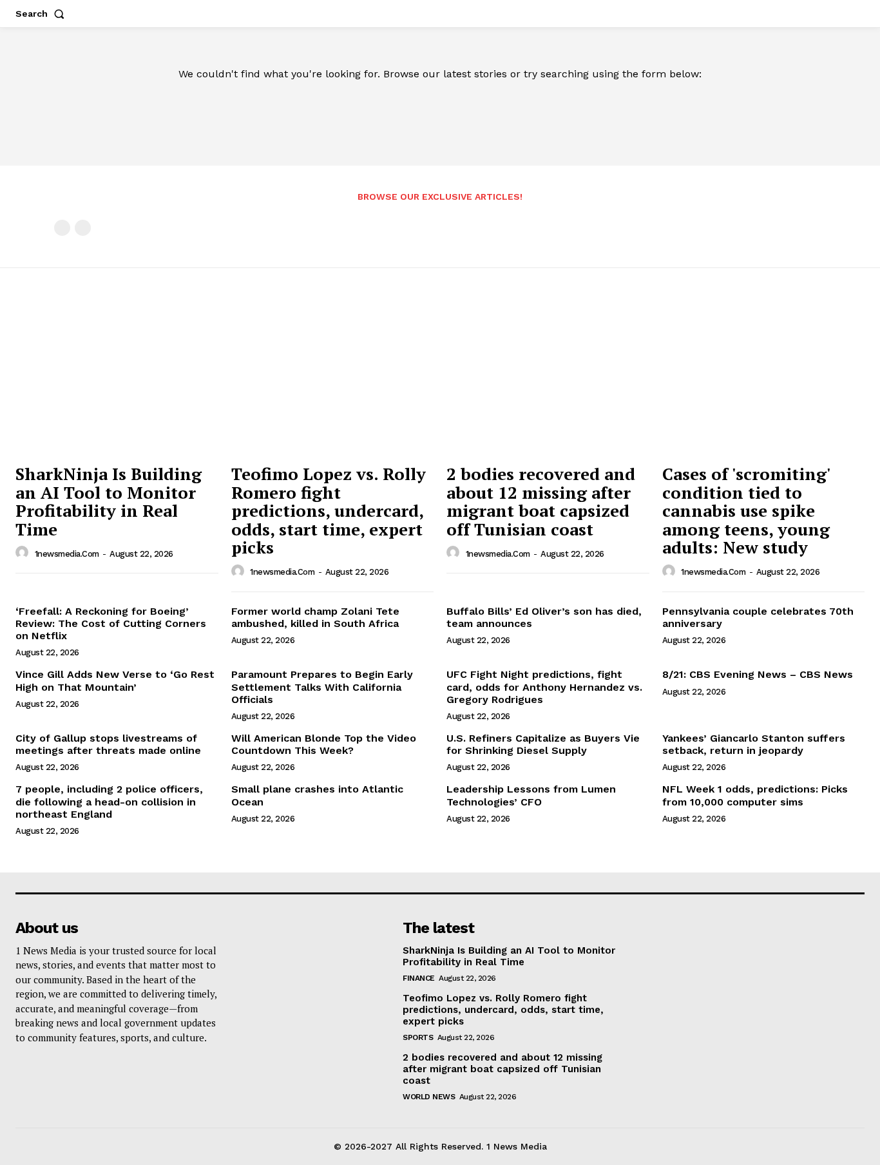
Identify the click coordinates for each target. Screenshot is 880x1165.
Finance (419, 978)
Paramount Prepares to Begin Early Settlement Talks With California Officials (322, 686)
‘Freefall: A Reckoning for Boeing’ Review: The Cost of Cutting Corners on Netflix (110, 623)
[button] (42, 13)
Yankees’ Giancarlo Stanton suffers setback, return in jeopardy (753, 744)
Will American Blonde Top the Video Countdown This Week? (323, 744)
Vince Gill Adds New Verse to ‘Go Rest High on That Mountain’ (115, 680)
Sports (418, 1037)
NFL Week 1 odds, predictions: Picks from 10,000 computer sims (755, 795)
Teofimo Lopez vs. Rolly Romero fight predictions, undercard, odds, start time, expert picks (328, 510)
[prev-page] (62, 228)
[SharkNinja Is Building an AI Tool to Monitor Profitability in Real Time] (116, 381)
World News (429, 1096)
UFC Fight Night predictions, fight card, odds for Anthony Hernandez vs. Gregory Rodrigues (544, 686)
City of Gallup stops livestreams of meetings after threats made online (108, 744)
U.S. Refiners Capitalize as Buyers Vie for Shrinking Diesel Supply (543, 744)
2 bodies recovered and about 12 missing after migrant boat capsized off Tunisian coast (540, 501)
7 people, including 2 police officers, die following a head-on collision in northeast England (109, 801)
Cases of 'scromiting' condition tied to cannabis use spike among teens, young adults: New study (746, 510)
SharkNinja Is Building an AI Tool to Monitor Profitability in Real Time (108, 501)
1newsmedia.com (67, 554)
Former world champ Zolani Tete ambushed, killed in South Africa (315, 617)
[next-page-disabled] (83, 228)
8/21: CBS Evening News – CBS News (757, 674)
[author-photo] (23, 553)
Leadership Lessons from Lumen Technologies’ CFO (531, 795)
